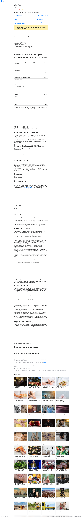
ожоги (18, 183)
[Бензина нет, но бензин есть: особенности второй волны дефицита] (48, 508)
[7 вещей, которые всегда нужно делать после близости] (62, 425)
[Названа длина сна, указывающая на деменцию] (20, 383)
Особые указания (39, 20)
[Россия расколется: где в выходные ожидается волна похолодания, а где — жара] (62, 494)
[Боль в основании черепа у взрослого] (62, 480)
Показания (16, 18)
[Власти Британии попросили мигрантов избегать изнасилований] (20, 494)
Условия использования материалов (55, 516)
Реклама (7, 516)
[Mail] (1, 1)
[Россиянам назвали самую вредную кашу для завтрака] (48, 466)
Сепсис (15, 183)
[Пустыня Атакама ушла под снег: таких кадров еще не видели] (48, 494)
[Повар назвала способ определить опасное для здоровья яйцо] (20, 397)
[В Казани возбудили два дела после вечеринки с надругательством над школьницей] (62, 438)
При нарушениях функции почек (19, 23)
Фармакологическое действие (19, 16)
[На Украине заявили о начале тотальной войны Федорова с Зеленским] (48, 425)
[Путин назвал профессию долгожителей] (34, 411)
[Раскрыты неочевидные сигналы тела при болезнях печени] (34, 397)
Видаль (44, 362)
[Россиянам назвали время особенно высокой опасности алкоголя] (20, 508)
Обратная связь (63, 516)
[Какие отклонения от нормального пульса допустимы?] (62, 508)
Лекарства (15, 4)
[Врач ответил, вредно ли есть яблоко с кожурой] (34, 425)
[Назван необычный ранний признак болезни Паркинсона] (48, 480)
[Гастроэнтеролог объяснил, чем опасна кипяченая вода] (48, 452)
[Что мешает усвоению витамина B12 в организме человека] (34, 452)
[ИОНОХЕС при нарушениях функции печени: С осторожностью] (21, 10)
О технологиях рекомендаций (69, 516)
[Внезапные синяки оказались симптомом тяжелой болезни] (20, 480)
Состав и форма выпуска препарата (42, 15)
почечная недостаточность (24, 183)
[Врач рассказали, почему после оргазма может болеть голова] (20, 438)
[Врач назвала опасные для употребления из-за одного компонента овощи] (20, 466)
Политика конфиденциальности (77, 516)
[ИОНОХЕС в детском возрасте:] (19, 10)
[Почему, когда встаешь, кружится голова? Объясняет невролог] (62, 411)
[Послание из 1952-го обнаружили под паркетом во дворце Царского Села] (48, 438)
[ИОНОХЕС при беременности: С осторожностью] (15, 10)
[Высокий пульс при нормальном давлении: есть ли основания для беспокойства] (20, 425)
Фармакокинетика (39, 16)
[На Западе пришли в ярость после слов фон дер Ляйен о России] (34, 466)
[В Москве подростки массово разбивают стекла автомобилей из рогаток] (48, 397)
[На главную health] (4, 1)
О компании (4, 516)
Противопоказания (39, 18)
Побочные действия (39, 19)
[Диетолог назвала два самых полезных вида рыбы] (62, 383)
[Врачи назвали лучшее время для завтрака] (34, 480)
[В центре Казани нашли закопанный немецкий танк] (20, 411)
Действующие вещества (18, 15)
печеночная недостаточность (28, 187)
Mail (1, 516)
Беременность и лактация (18, 22)
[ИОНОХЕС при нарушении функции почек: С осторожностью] (23, 10)
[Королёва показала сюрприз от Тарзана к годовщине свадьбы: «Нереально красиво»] (34, 494)
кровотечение (36, 184)
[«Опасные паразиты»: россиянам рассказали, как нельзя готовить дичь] (62, 466)
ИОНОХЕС (19, 4)
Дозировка (16, 19)
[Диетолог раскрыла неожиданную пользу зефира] (62, 397)
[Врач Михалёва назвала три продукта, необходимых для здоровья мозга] (20, 452)
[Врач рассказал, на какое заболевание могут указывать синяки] (34, 438)
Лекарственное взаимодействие (19, 20)
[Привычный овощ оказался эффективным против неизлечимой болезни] (62, 452)
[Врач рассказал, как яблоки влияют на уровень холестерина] (34, 383)
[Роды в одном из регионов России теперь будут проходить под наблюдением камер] (48, 411)
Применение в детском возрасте (41, 22)
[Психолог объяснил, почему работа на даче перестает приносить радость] (34, 508)
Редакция (48, 516)
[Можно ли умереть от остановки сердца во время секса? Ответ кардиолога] (48, 383)
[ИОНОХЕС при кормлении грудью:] (17, 10)
